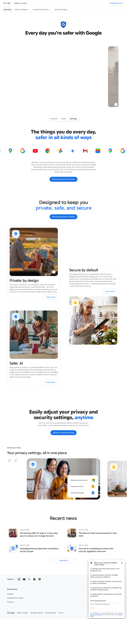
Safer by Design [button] (21, 10)
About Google (22, 613)
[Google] (11, 613)
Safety (63, 119)
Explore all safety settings (63, 433)
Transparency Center (15, 598)
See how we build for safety (63, 217)
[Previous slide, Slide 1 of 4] (9, 460)
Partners (10, 602)
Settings (73, 119)
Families (10, 594)
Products (54, 119)
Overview (7, 10)
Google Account (116, 3)
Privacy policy (51, 613)
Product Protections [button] (41, 10)
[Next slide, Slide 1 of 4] (15, 460)
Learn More (50, 382)
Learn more (50, 297)
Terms (61, 613)
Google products (36, 613)
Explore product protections (63, 179)
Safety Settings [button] (61, 10)
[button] (116, 104)
